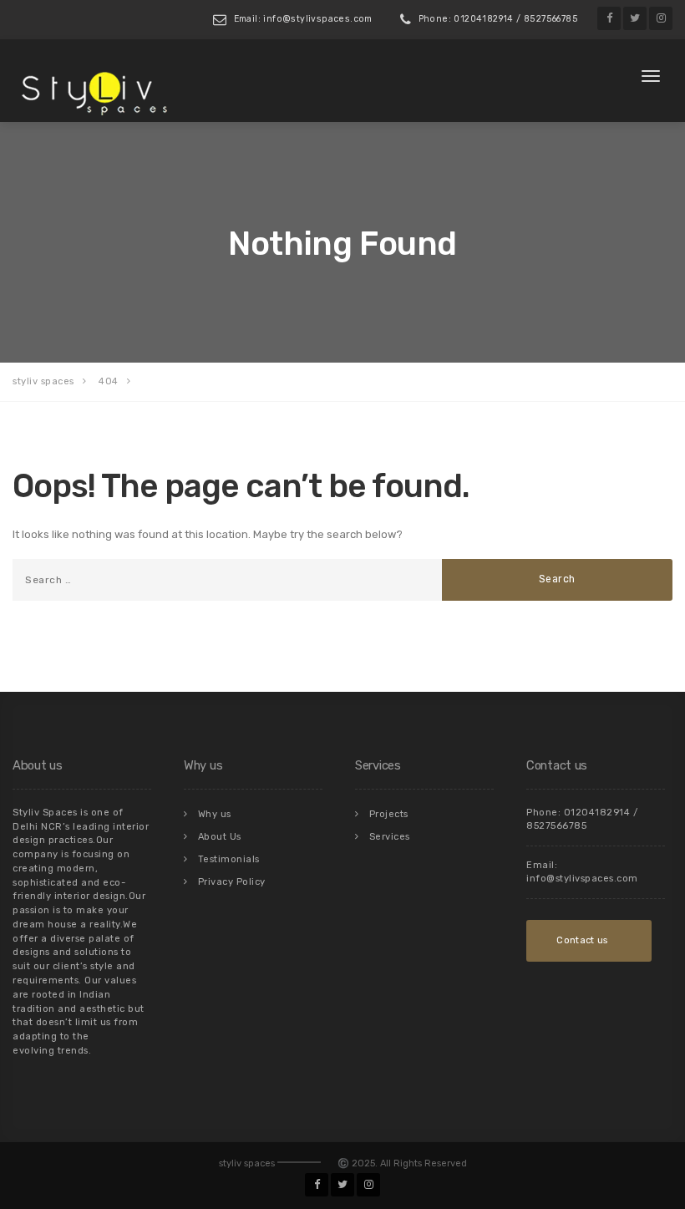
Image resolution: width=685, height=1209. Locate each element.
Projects (388, 814)
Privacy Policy (232, 881)
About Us (219, 836)
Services (389, 836)
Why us (214, 814)
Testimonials (229, 859)
